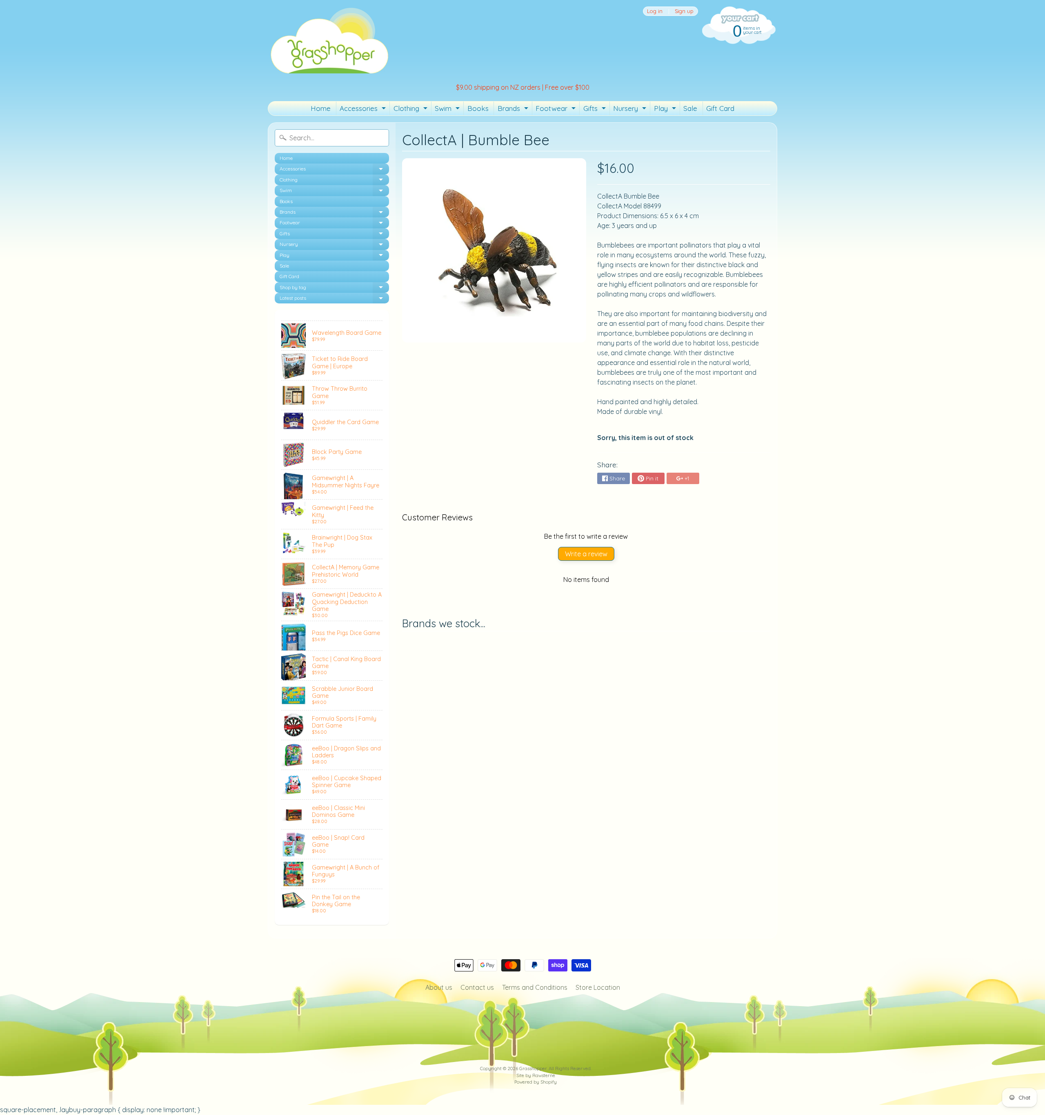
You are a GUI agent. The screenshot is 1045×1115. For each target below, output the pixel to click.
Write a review (586, 554)
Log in (655, 11)
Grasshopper (533, 1068)
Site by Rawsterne (535, 1075)
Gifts (595, 109)
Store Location (598, 987)
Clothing (411, 109)
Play (666, 109)
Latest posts (334, 299)
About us (438, 987)
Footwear (557, 109)
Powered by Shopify (535, 1082)
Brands (514, 109)
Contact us (477, 987)
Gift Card (720, 108)
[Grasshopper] (329, 40)
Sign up (684, 11)
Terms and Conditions (534, 987)
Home (321, 108)
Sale (690, 108)
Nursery (630, 109)
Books (478, 108)
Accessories (364, 109)
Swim (448, 109)
